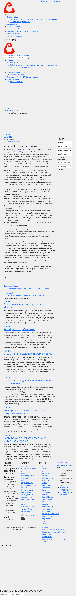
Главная (10, 108)
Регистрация (47, 534)
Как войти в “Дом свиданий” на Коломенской (28, 509)
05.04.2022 (7, 301)
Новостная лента (13, 110)
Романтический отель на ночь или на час (28, 501)
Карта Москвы (47, 497)
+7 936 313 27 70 (66, 487)
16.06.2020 (7, 351)
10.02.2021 (7, 326)
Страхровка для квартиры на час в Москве (25, 305)
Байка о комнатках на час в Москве (47, 506)
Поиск (60, 170)
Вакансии (46, 485)
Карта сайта (47, 537)
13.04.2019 (7, 134)
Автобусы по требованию (19, 329)
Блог (44, 490)
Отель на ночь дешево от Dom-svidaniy (28, 353)
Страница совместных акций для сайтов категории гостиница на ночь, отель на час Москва (29, 473)
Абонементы (47, 487)
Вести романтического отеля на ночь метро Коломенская (26, 412)
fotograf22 (8, 137)
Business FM (16, 152)
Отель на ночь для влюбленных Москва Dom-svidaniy (28, 382)
